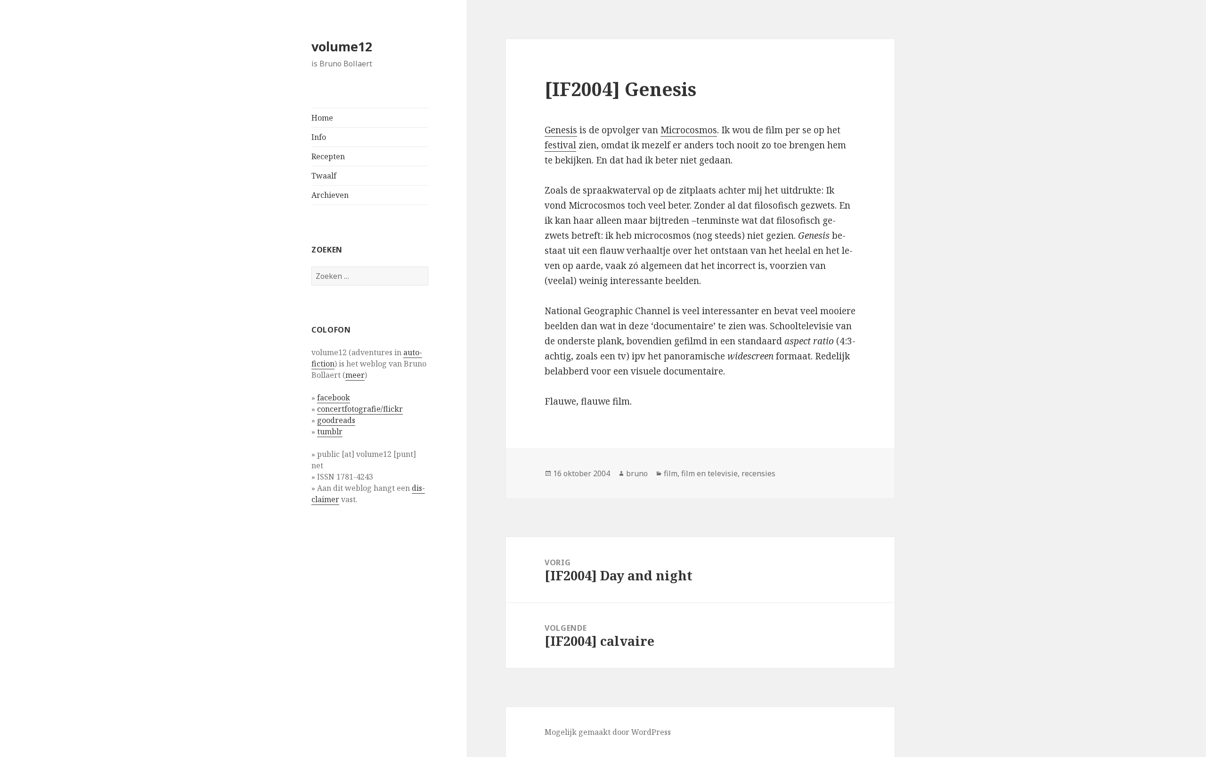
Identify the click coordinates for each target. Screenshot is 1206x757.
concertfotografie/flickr (360, 409)
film (670, 473)
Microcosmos (688, 130)
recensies (758, 473)
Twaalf (323, 176)
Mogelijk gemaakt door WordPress (608, 732)
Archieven (330, 195)
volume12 (341, 46)
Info (318, 137)
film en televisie (709, 473)
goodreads (336, 420)
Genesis (561, 130)
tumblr (329, 431)
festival (560, 145)
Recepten (328, 156)
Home (322, 118)
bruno (637, 473)
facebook (333, 397)
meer (355, 375)
